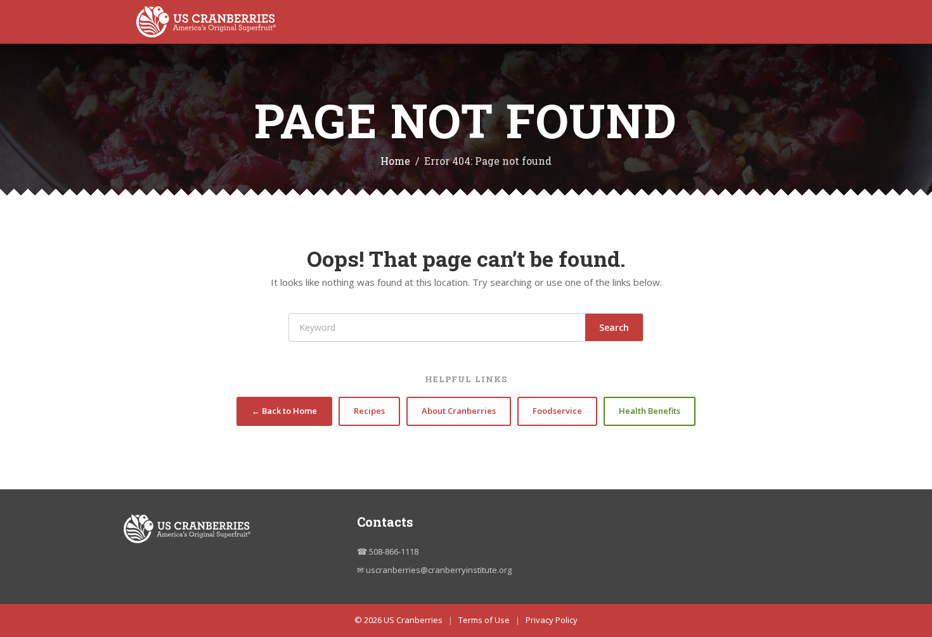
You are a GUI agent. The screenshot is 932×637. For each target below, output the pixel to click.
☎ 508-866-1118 (387, 551)
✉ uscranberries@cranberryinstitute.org (434, 570)
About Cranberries (459, 410)
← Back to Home (284, 410)
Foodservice (557, 410)
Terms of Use (484, 620)
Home (395, 160)
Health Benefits (649, 410)
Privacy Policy (552, 620)
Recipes (369, 410)
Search (614, 327)
